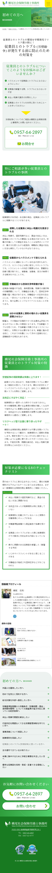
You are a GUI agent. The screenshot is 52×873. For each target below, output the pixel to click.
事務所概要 (12, 645)
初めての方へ (11, 635)
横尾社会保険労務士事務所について (29, 660)
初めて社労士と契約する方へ (26, 630)
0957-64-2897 (28, 832)
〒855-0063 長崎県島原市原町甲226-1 (26, 829)
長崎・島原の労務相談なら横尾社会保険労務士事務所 (26, 824)
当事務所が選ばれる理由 (25, 640)
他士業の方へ (21, 650)
